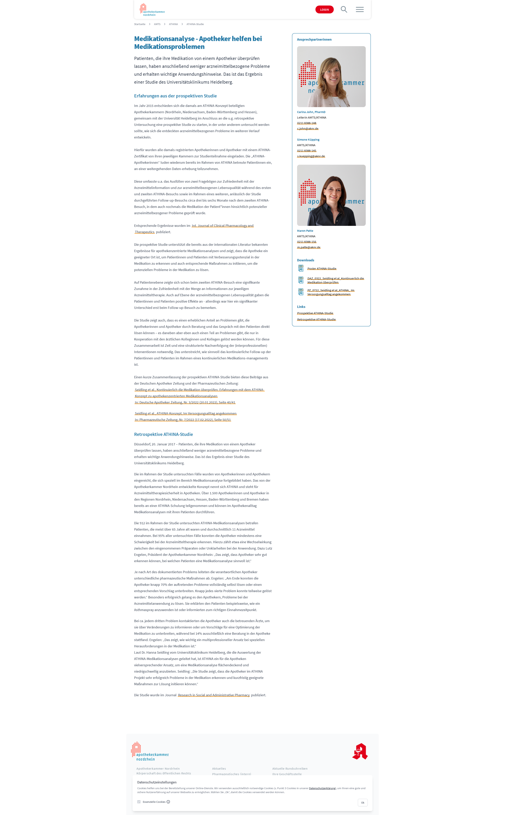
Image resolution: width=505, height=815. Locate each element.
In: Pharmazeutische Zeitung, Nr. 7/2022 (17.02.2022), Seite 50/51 (183, 419)
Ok (362, 802)
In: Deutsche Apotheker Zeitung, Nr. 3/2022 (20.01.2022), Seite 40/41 (185, 402)
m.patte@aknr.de (308, 247)
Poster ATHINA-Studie (322, 268)
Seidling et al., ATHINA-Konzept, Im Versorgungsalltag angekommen (186, 413)
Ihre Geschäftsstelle (287, 774)
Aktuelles (219, 768)
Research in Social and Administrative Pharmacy (214, 695)
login (324, 9)
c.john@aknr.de (307, 128)
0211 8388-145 (306, 150)
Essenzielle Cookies (154, 802)
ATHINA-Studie (195, 24)
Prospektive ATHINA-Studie (315, 313)
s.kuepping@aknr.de (311, 156)
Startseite (139, 24)
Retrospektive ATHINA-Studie (316, 319)
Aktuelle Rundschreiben (290, 768)
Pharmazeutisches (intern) (231, 774)
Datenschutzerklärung (322, 788)
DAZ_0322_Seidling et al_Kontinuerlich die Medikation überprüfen (336, 280)
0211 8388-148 (306, 123)
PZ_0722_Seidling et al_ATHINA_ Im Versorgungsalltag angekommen (331, 292)
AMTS (157, 24)
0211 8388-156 (306, 242)
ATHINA (173, 24)
